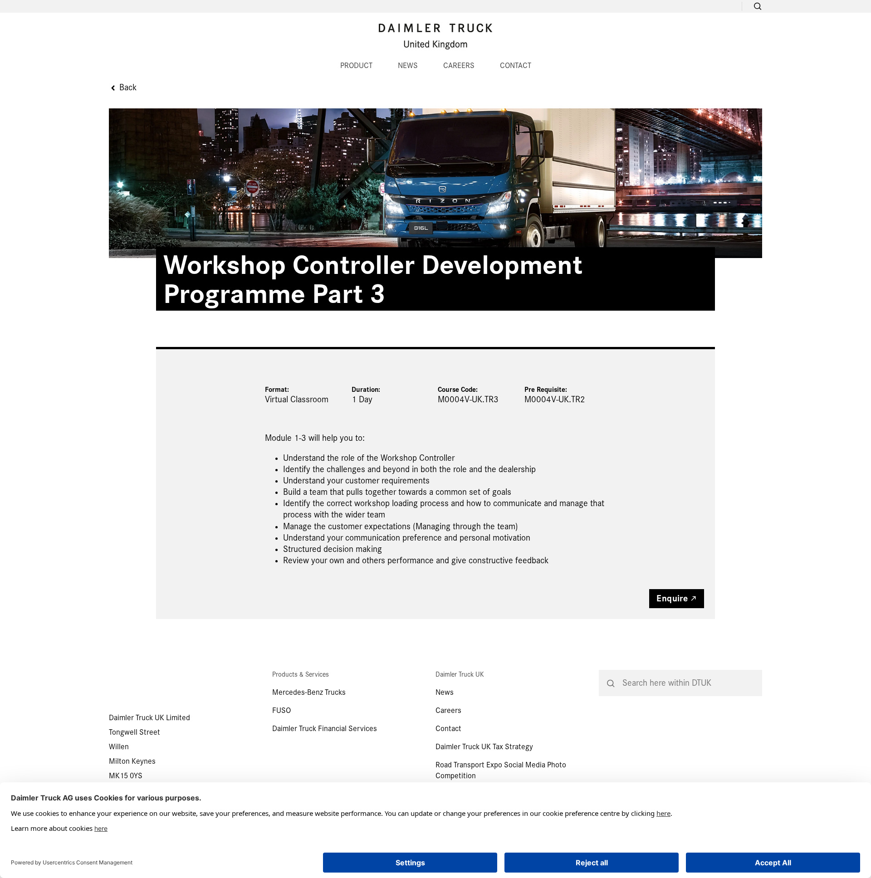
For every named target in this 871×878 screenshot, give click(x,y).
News (445, 692)
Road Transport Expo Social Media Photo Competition (501, 770)
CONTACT (515, 65)
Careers (448, 710)
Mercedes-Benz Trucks (309, 692)
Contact (448, 728)
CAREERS (459, 65)
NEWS (408, 65)
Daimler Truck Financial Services (324, 728)
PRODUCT (356, 65)
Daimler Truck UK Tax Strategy (484, 747)
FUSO (281, 710)
